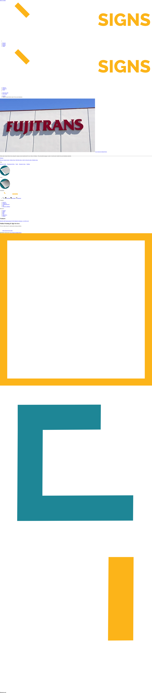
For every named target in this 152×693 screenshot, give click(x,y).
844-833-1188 (2, 221)
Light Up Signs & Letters (27, 160)
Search (3, 89)
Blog (3, 212)
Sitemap (3, 215)
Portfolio (4, 45)
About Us (4, 87)
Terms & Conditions (6, 206)
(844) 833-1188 (5, 92)
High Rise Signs (19, 160)
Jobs (3, 205)
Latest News (4, 214)
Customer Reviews (6, 204)
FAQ (3, 213)
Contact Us (4, 88)
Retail (17, 164)
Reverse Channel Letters (4, 160)
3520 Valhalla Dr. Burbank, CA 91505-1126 (20, 221)
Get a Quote (4, 93)
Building (28, 164)
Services (4, 44)
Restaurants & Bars (10, 164)
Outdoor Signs (12, 160)
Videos (3, 46)
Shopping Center (22, 164)
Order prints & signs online (7, 230)
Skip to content (3, 0)
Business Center (3, 164)
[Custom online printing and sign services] (5, 229)
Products (4, 43)
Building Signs (35, 160)
